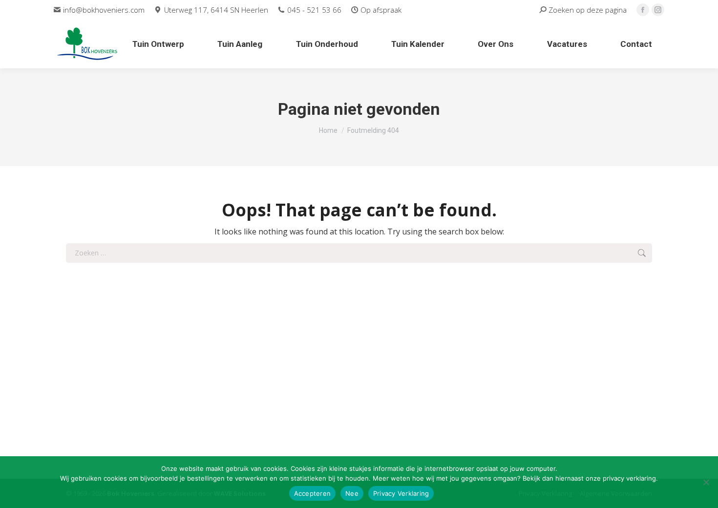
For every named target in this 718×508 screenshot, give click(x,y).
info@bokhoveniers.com (104, 10)
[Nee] (706, 482)
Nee (352, 493)
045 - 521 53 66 (314, 10)
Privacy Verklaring (401, 493)
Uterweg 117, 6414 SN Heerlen (216, 10)
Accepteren (312, 493)
